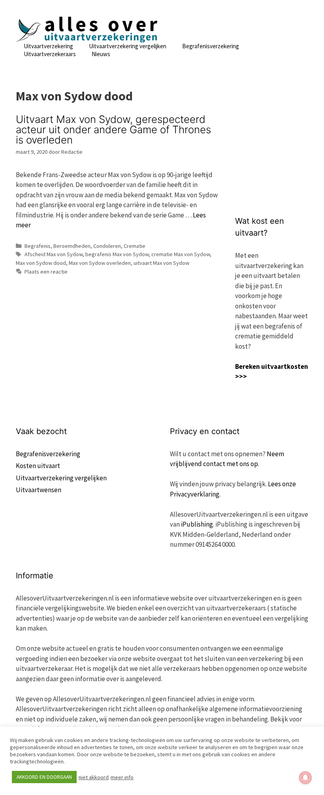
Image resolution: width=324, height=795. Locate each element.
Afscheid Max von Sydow (53, 254)
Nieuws (101, 54)
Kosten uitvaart (38, 465)
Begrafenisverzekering (210, 46)
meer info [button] (122, 777)
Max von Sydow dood (41, 262)
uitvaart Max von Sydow (161, 262)
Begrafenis (37, 245)
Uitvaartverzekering (48, 46)
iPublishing (197, 524)
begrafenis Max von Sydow (117, 254)
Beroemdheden (71, 245)
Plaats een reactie (46, 271)
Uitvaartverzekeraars (50, 54)
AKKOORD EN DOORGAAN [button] (44, 777)
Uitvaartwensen (38, 489)
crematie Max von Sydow (180, 254)
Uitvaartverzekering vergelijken (127, 46)
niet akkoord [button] (94, 777)
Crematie (134, 245)
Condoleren (107, 245)
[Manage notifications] (305, 777)
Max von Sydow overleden (100, 262)
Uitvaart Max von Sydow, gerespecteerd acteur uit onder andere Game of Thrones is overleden (113, 129)
